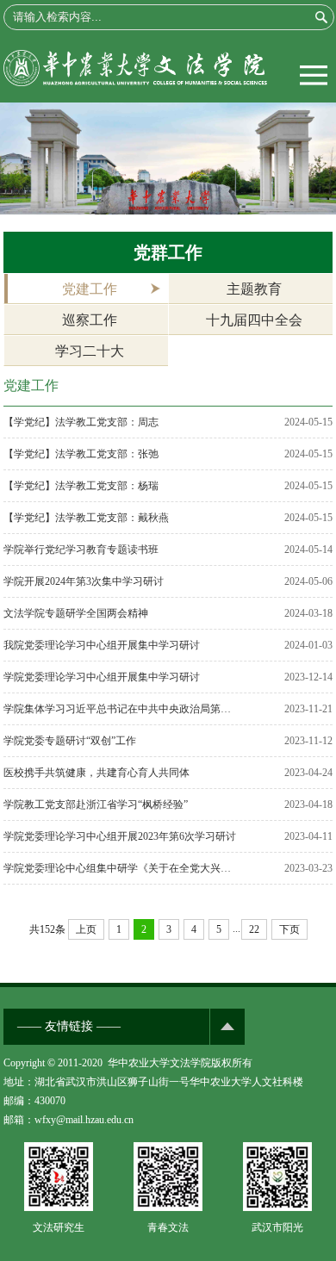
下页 (289, 929)
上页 (86, 929)
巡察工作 (89, 320)
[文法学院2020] (135, 82)
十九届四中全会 (254, 320)
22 (254, 929)
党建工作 (89, 289)
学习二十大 (89, 351)
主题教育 (254, 289)
